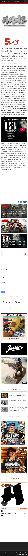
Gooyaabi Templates (22, 554)
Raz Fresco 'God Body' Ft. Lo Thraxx (17, 400)
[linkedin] (12, 301)
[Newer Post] (2, 254)
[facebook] (3, 301)
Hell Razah (16, 63)
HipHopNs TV (17, 1)
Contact (9, 1)
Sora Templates (15, 552)
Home (3, 1)
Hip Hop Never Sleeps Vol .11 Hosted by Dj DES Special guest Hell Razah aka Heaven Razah (13, 213)
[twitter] (6, 301)
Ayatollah (11, 63)
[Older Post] (25, 254)
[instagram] (16, 301)
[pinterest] (19, 301)
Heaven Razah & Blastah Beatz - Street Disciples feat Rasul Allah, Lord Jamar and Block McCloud (13, 228)
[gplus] (9, 301)
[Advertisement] (10, 529)
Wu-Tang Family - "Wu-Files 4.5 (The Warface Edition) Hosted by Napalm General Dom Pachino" (17, 395)
